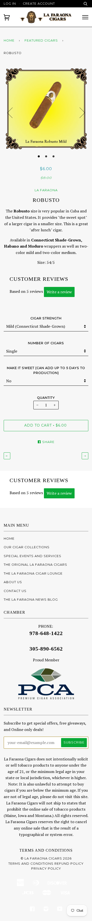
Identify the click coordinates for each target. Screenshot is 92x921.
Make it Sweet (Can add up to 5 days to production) (46, 370)
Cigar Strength (46, 318)
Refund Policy (69, 863)
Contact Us (15, 591)
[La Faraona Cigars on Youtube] (60, 909)
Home (9, 40)
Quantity (46, 398)
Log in (10, 3)
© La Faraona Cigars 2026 (46, 858)
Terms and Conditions (46, 850)
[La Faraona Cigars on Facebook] (32, 909)
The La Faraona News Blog (31, 599)
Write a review (59, 292)
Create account (39, 3)
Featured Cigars (41, 40)
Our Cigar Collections (27, 547)
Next (82, 113)
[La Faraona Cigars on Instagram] (46, 909)
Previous (9, 113)
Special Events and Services (32, 556)
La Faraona (46, 190)
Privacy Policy (46, 868)
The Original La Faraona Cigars (35, 564)
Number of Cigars (46, 343)
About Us (13, 582)
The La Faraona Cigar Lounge (33, 573)
